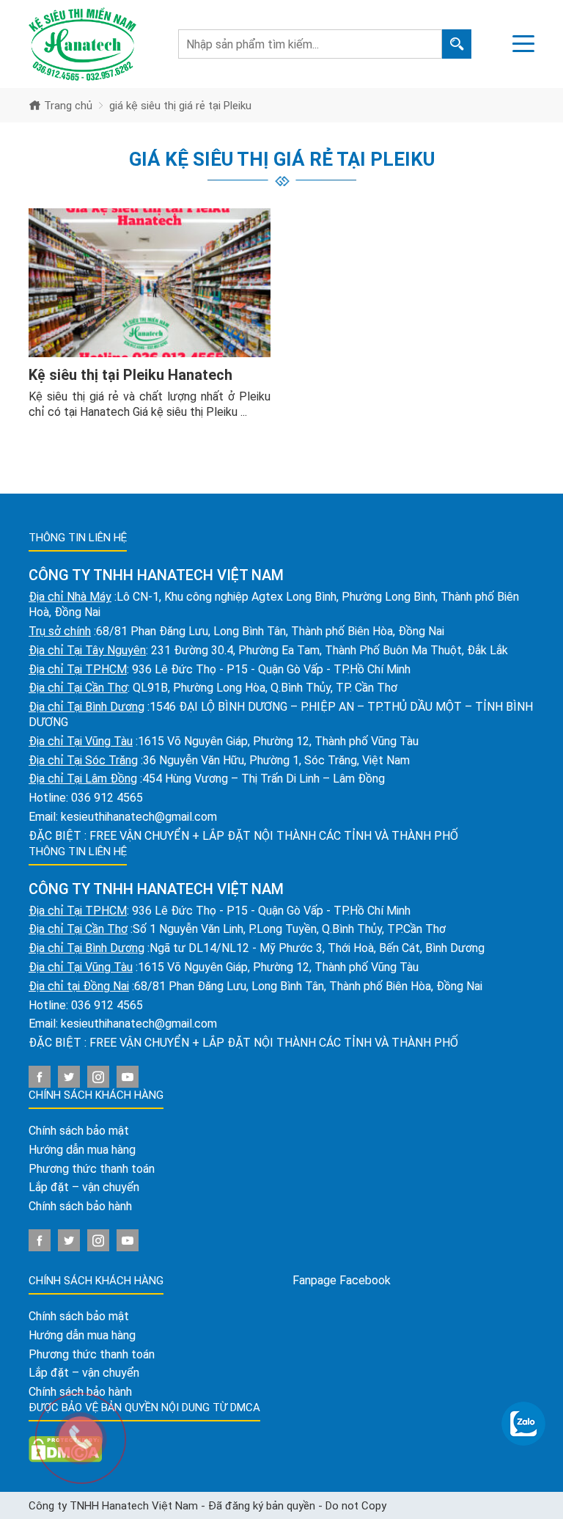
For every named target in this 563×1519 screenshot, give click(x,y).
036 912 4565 (107, 798)
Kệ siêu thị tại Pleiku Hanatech (130, 375)
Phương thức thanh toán (92, 1169)
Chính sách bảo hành (80, 1206)
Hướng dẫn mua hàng (82, 1150)
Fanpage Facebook (341, 1280)
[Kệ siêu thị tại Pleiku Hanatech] (150, 282)
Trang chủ (66, 105)
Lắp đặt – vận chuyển (84, 1187)
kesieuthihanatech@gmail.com (139, 817)
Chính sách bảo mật (79, 1131)
